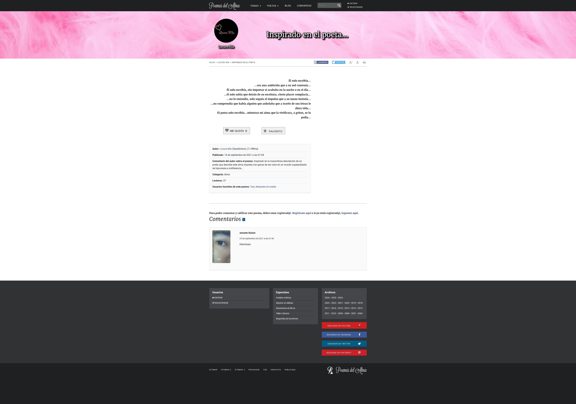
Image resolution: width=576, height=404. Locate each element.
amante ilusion (247, 232)
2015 (340, 308)
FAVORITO (275, 131)
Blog (288, 5)
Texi (252, 186)
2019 (353, 303)
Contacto (276, 370)
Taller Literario (282, 313)
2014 (347, 308)
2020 (347, 303)
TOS (265, 370)
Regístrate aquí (301, 213)
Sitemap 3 (240, 370)
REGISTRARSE (356, 7)
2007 (353, 313)
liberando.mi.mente (266, 186)
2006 (360, 313)
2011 (327, 313)
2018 (360, 303)
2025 (333, 298)
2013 (353, 308)
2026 (327, 298)
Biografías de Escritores (287, 319)
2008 (347, 313)
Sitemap (213, 370)
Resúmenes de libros (285, 308)
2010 (333, 313)
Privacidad (254, 370)
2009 (340, 313)
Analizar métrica (283, 298)
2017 (327, 308)
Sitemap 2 (226, 370)
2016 (333, 308)
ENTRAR (353, 3)
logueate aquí (350, 213)
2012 (360, 308)
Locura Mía (223, 62)
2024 (340, 298)
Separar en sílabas (284, 303)
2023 (327, 303)
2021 (340, 303)
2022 (333, 303)
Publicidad (290, 370)
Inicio (212, 62)
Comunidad (304, 5)
